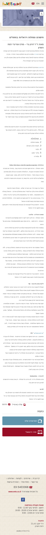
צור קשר (34, 482)
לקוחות (19, 478)
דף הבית (36, 478)
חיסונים (40, 67)
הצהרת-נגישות (13, 482)
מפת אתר (25, 482)
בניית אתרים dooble (23, 531)
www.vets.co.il (14, 492)
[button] (42, 14)
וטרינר (36, 54)
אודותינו (11, 478)
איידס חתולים (38, 333)
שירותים (27, 478)
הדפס (4, 404)
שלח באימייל (17, 405)
